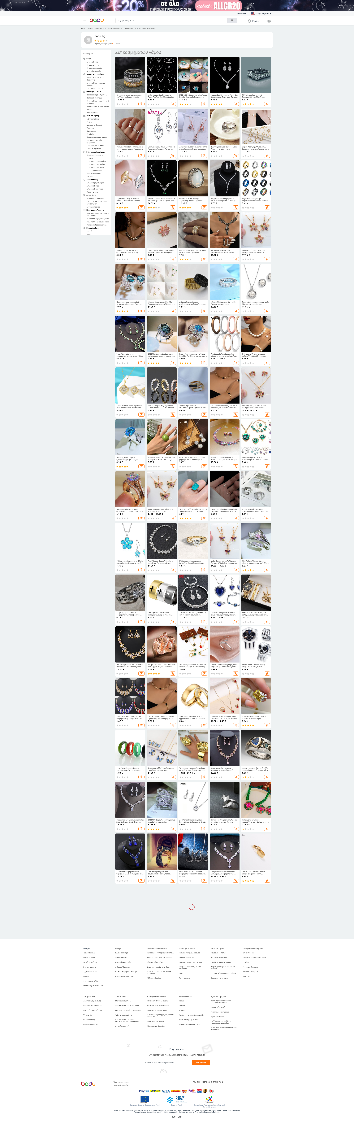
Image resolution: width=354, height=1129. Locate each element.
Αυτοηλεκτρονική (93, 207)
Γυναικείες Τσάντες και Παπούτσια (95, 79)
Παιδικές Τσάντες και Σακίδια (98, 106)
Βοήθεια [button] (240, 14)
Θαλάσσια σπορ (92, 192)
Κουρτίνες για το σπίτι (95, 146)
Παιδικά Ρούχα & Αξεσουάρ (97, 95)
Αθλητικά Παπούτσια (95, 189)
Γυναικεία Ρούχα (93, 65)
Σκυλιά (89, 231)
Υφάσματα (90, 128)
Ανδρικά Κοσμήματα (94, 173)
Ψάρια (89, 234)
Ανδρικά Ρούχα (92, 62)
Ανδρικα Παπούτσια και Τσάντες (96, 84)
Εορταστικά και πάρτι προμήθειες (95, 141)
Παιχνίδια (90, 110)
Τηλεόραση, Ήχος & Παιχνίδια (98, 219)
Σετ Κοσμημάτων (130, 28)
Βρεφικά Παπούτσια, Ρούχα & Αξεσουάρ (98, 102)
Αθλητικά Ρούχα (93, 186)
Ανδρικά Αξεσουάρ (94, 71)
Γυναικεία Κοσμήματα (114, 28)
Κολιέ (91, 158)
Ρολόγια (90, 176)
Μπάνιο (89, 122)
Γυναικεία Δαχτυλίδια (97, 164)
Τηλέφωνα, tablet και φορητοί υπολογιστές (98, 214)
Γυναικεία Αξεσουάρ (94, 68)
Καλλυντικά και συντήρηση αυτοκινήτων (97, 202)
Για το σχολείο (92, 113)
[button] (85, 20)
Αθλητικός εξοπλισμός (95, 183)
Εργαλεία (90, 134)
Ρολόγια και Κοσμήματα (96, 28)
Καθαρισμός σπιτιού (94, 149)
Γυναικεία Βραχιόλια (96, 167)
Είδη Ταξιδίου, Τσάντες (95, 89)
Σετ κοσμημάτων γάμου (147, 28)
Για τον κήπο (91, 131)
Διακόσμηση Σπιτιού (94, 125)
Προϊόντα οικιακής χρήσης (97, 137)
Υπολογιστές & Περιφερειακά (98, 222)
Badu (83, 28)
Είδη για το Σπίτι (93, 119)
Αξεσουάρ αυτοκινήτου (95, 198)
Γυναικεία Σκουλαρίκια (97, 161)
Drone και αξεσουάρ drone (96, 225)
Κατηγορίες (88, 53)
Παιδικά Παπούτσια (94, 98)
